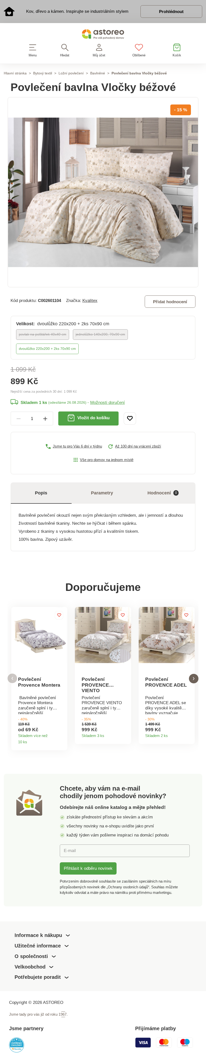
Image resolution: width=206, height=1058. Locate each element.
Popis (41, 492)
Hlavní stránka (15, 73)
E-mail (70, 850)
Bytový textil (42, 73)
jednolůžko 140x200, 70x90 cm (100, 334)
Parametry (102, 492)
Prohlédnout (171, 11)
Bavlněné (97, 73)
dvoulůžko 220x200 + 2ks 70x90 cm (47, 349)
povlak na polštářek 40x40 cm (42, 334)
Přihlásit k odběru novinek (88, 868)
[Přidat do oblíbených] (130, 418)
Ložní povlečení (71, 73)
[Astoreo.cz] (103, 35)
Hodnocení (162, 492)
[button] (12, 678)
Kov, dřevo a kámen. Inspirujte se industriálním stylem (77, 11)
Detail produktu (61, 740)
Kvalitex (89, 300)
